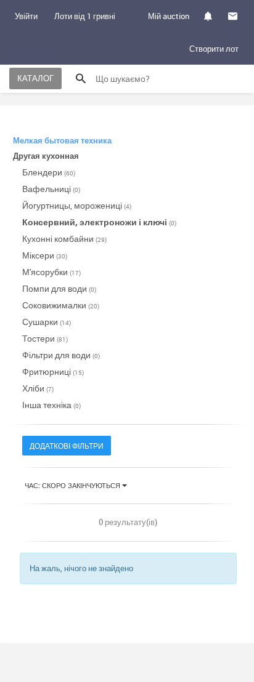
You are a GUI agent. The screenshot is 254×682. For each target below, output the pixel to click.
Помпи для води (59, 288)
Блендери (48, 172)
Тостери (45, 338)
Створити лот (214, 48)
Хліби (38, 388)
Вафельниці (51, 189)
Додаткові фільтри (67, 446)
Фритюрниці (53, 371)
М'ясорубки (51, 272)
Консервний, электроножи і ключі (99, 222)
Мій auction (168, 16)
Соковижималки (60, 305)
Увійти (26, 16)
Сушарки (46, 321)
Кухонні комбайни (64, 238)
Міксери (44, 255)
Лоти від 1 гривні (84, 16)
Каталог (35, 78)
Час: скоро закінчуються (73, 485)
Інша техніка (51, 405)
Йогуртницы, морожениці (76, 205)
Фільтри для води (61, 355)
